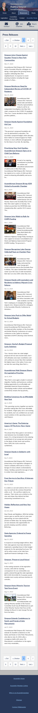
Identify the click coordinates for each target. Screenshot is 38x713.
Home (5, 13)
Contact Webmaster (19, 707)
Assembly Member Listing (19, 686)
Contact (21, 18)
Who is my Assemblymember (19, 693)
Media (33, 13)
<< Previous (16, 40)
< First (7, 40)
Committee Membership (13, 18)
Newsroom (23, 13)
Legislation (4, 18)
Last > (31, 46)
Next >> (22, 46)
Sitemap (19, 700)
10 (15, 46)
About (14, 13)
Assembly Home (32, 18)
